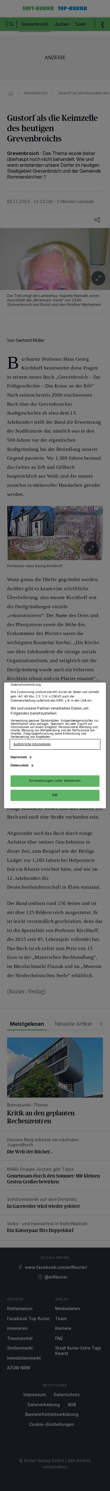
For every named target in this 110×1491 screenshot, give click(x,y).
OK (54, 795)
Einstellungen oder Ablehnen (55, 781)
